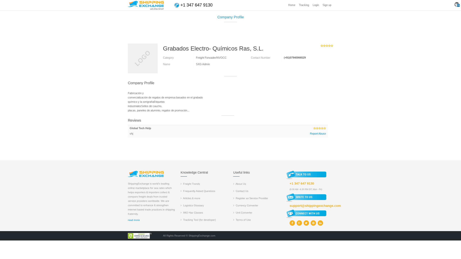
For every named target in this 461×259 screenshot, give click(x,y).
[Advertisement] (230, 34)
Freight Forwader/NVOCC (211, 57)
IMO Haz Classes (192, 212)
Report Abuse (318, 133)
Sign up (327, 4)
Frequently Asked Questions (198, 191)
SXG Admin (203, 64)
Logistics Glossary (193, 205)
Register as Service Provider (251, 198)
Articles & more (191, 198)
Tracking (304, 4)
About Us (240, 183)
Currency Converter (246, 205)
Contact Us (241, 191)
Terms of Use (243, 219)
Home (291, 4)
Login (316, 4)
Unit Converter (243, 212)
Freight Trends (191, 183)
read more (134, 220)
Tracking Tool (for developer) (199, 219)
